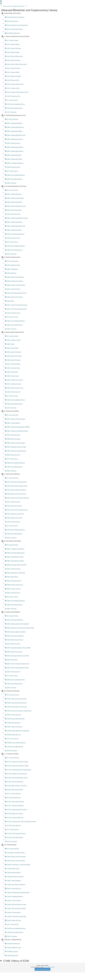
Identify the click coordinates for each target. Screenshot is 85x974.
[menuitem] (1, 4)
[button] (1, 1)
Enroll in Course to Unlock (42, 969)
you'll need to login (49, 967)
